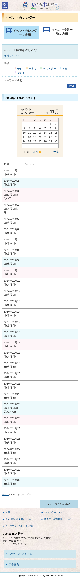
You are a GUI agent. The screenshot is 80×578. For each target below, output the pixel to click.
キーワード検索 (13, 80)
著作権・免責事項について (57, 519)
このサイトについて (54, 512)
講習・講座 (49, 68)
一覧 (56, 151)
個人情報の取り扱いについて (19, 519)
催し (20, 68)
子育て (33, 68)
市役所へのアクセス (20, 553)
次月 (35, 151)
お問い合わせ (12, 512)
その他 (21, 72)
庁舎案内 (14, 564)
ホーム (5, 494)
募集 (65, 68)
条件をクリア (12, 55)
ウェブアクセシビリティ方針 (19, 526)
